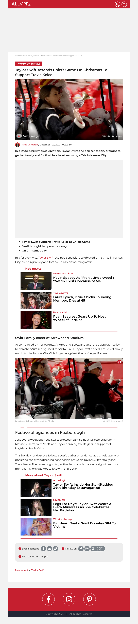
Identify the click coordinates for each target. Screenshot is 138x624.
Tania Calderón (29, 144)
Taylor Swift (46, 257)
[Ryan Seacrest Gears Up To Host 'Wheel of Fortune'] (36, 320)
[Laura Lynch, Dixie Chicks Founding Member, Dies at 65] (36, 300)
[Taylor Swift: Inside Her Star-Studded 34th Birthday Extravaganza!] (36, 488)
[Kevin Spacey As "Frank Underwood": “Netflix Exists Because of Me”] (36, 281)
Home (17, 56)
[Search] (117, 4)
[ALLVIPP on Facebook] (48, 599)
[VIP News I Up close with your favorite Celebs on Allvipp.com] (63, 4)
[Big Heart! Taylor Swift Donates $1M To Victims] (36, 527)
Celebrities (25, 56)
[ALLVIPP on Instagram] (69, 599)
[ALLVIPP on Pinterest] (89, 599)
